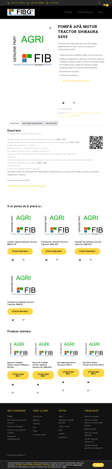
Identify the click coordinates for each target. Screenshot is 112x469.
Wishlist (36, 420)
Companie (68, 12)
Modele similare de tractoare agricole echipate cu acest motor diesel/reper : (43, 142)
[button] (50, 28)
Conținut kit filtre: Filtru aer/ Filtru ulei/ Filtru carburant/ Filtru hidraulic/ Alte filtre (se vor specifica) (42, 155)
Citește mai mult (20, 251)
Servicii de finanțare (15, 426)
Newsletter (63, 437)
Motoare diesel (90, 429)
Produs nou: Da (13, 166)
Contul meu (37, 416)
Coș (34, 427)
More (100, 12)
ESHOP (61, 434)
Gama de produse (85, 12)
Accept (98, 465)
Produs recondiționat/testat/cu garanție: (23, 169)
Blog (60, 430)
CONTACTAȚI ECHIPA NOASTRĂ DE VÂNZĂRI (26, 186)
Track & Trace (64, 426)
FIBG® (9, 416)
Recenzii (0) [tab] (51, 123)
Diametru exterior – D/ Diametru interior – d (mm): (27, 148)
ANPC (61, 416)
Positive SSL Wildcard (16, 455)
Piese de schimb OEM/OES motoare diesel (83, 113)
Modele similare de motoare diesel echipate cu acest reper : (36, 139)
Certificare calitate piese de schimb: (27, 163)
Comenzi (36, 424)
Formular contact (40, 435)
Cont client (54, 3)
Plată (35, 431)
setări (64, 467)
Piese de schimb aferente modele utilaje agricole (93, 422)
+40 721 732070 (17, 3)
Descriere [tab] (14, 123)
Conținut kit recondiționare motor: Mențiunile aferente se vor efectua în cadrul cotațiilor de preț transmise (50, 160)
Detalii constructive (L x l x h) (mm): (21, 145)
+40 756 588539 (37, 3)
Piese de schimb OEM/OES (69, 116)
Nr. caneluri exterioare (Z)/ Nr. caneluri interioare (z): (28, 151)
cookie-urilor (77, 465)
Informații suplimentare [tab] (32, 123)
